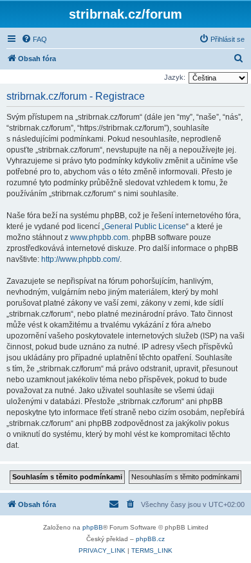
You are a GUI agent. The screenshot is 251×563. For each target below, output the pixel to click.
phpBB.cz (150, 538)
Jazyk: (174, 77)
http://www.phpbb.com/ (80, 259)
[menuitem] (34, 39)
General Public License (145, 226)
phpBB (92, 527)
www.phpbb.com (99, 237)
